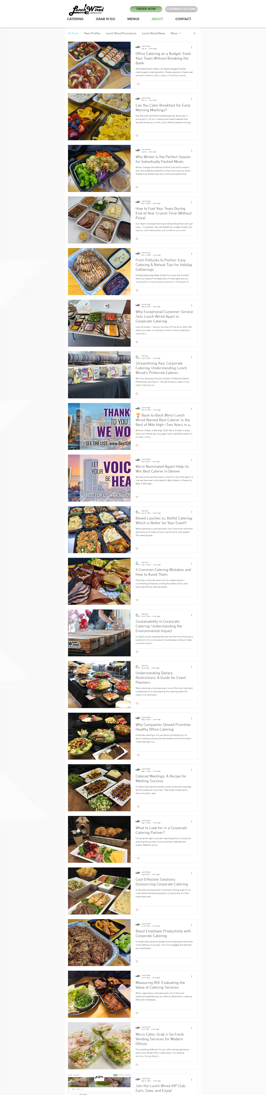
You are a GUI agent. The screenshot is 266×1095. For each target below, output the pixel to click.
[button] (194, 33)
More (174, 33)
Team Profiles (92, 33)
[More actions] (192, 47)
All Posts (73, 33)
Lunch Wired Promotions (121, 33)
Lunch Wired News (153, 33)
